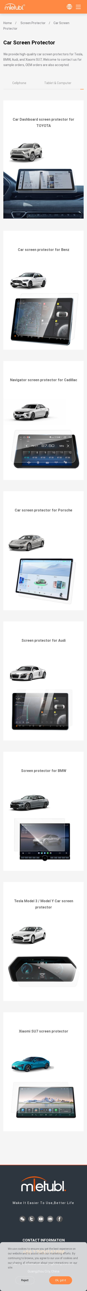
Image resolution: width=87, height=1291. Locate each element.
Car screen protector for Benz (43, 250)
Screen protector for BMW (43, 771)
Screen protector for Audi (43, 640)
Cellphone (19, 83)
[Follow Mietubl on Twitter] (31, 1219)
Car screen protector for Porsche (43, 510)
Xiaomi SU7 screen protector (43, 1031)
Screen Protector (33, 23)
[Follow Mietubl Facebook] (60, 1219)
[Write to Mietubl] (50, 1219)
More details (44, 138)
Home (7, 23)
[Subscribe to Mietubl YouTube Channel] (41, 1219)
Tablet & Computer (57, 83)
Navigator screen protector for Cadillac (43, 380)
